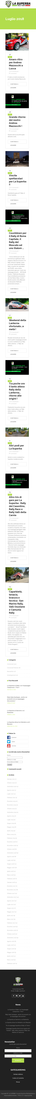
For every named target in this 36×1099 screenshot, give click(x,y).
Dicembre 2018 (11, 841)
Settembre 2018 (11, 853)
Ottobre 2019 (11, 808)
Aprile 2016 (10, 956)
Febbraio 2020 (11, 797)
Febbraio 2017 (11, 923)
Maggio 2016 (10, 952)
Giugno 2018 (10, 864)
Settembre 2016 (11, 937)
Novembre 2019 (11, 805)
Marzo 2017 (10, 919)
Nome (9, 755)
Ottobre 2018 (11, 849)
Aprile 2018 (10, 871)
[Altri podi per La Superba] (17, 432)
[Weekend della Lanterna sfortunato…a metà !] (17, 304)
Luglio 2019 (10, 819)
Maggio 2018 (10, 867)
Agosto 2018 (10, 856)
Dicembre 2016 (11, 926)
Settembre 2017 (11, 897)
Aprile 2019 (10, 830)
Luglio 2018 (10, 860)
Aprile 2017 (10, 915)
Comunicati (15, 71)
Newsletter (10, 671)
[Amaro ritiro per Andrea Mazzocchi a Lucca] (17, 41)
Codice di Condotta (18, 1078)
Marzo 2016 (10, 959)
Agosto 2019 (10, 816)
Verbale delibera (18, 1074)
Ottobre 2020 (11, 783)
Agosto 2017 (10, 900)
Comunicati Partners (13, 667)
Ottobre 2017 (11, 893)
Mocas (18, 1082)
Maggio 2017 (10, 912)
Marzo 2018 (10, 875)
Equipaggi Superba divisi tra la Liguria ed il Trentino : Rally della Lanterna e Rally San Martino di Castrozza (18, 1030)
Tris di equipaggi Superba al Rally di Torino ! (18, 1025)
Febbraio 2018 (11, 878)
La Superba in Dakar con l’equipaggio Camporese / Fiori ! (18, 1010)
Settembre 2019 (11, 812)
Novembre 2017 (11, 889)
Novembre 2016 (11, 930)
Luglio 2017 (10, 904)
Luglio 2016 (10, 945)
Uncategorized (11, 675)
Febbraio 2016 (11, 963)
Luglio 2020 (10, 794)
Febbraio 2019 (11, 838)
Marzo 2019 (10, 834)
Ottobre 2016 (11, 934)
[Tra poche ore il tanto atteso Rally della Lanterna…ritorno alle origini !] (17, 367)
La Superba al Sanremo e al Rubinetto (18, 1019)
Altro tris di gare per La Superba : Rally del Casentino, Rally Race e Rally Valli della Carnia (17, 506)
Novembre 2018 (11, 845)
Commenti (13, 73)
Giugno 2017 (10, 908)
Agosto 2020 (10, 790)
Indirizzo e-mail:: (11, 759)
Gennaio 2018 (11, 882)
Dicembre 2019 (11, 801)
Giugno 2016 (10, 948)
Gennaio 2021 (11, 779)
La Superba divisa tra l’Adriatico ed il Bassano (18, 1022)
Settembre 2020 (12, 786)
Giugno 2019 (10, 823)
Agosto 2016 (10, 941)
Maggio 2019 (10, 827)
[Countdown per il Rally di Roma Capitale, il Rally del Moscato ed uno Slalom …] (17, 216)
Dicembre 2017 (11, 886)
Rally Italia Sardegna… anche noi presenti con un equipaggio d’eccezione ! (17, 699)
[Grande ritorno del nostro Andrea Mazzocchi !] (17, 100)
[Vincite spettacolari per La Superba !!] (17, 158)
